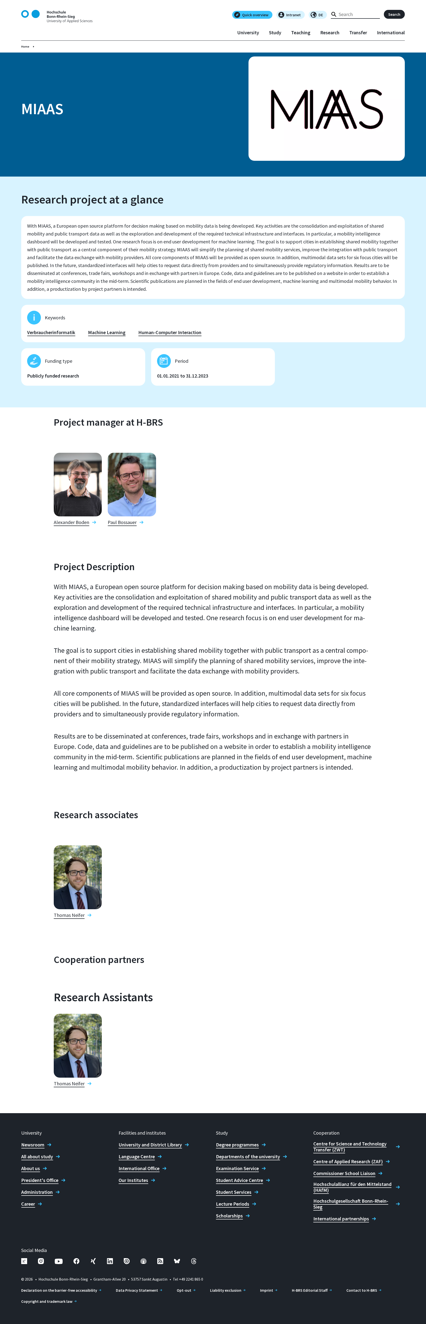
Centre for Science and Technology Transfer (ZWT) (350, 1147)
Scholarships (229, 1216)
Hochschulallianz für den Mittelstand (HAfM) (352, 1187)
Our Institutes (133, 1180)
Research (329, 33)
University (248, 33)
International (391, 33)
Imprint (266, 1290)
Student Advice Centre (239, 1180)
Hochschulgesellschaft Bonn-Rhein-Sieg (350, 1204)
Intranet (293, 14)
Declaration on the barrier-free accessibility (59, 1290)
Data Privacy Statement (137, 1290)
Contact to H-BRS (361, 1290)
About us (30, 1168)
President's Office (39, 1180)
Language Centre (137, 1157)
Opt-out (184, 1290)
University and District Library (150, 1145)
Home (25, 46)
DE (321, 14)
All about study (37, 1157)
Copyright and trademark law (46, 1301)
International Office (139, 1168)
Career (28, 1204)
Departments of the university (248, 1157)
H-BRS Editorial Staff (310, 1290)
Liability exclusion (225, 1290)
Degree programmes (237, 1145)
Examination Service (237, 1168)
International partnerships (341, 1219)
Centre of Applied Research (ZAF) (348, 1161)
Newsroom (32, 1145)
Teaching (300, 33)
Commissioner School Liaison (344, 1173)
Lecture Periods (232, 1204)
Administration (37, 1192)
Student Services (233, 1192)
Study (275, 33)
